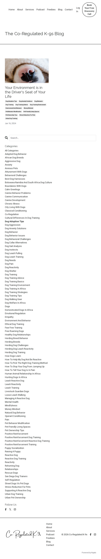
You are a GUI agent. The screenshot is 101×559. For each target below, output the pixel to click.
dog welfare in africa (15, 303)
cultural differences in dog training (22, 218)
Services (29, 9)
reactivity (10, 462)
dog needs (10, 260)
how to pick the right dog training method (26, 363)
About (20, 9)
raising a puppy (13, 451)
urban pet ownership (15, 497)
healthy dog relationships (18, 334)
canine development (15, 200)
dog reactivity (12, 267)
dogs (7, 306)
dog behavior (38, 101)
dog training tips (13, 295)
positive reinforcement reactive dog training (27, 441)
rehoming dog (12, 465)
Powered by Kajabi (89, 553)
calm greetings (12, 189)
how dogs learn (13, 356)
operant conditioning (15, 416)
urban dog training (11, 118)
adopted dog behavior (15, 154)
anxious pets (11, 168)
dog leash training (14, 257)
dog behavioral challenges (18, 239)
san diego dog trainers (16, 476)
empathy (9, 317)
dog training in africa (15, 288)
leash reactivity (13, 384)
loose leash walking (15, 395)
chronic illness (12, 203)
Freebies (51, 9)
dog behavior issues (15, 235)
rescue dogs (11, 472)
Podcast (40, 9)
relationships (11, 469)
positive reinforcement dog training (23, 437)
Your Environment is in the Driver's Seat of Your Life (25, 92)
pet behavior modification (13, 111)
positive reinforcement (16, 433)
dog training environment (38, 104)
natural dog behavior (15, 412)
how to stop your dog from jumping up (24, 366)
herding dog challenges (16, 345)
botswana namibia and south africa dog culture (28, 182)
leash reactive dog (14, 380)
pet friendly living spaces (31, 111)
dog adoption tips (11, 101)
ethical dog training (14, 324)
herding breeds (12, 341)
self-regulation (12, 480)
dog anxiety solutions (25, 101)
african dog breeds (14, 157)
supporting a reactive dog (18, 490)
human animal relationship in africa (22, 373)
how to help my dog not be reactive (23, 359)
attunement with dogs (16, 171)
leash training (12, 387)
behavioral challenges (15, 175)
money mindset (28, 108)
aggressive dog (12, 161)
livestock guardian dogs (17, 391)
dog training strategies (16, 292)
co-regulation (12, 214)
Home (12, 9)
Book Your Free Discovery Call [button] (89, 9)
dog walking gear (13, 299)
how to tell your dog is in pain (20, 370)
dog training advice (22, 104)
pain (7, 419)
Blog (60, 9)
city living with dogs (15, 207)
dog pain (9, 264)
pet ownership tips (11, 115)
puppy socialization (14, 448)
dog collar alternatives (16, 242)
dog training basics (14, 281)
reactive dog (11, 455)
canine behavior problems (18, 193)
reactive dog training (15, 458)
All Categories (11, 150)
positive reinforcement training (20, 444)
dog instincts (11, 249)
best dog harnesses (15, 179)
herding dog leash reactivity (19, 348)
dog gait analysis (13, 246)
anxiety (8, 164)
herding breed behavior (16, 338)
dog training (9, 104)
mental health (11, 402)
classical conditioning (16, 210)
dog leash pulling (13, 253)
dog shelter (10, 271)
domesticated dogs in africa (19, 310)
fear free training (13, 327)
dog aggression (12, 225)
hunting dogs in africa (16, 377)
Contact (69, 9)
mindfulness (11, 405)
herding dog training (15, 352)
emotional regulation (15, 313)
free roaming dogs (14, 331)
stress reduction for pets (27, 115)
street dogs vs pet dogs (17, 483)
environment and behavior (14, 108)
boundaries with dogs (15, 186)
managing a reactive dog (17, 398)
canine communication (16, 196)
